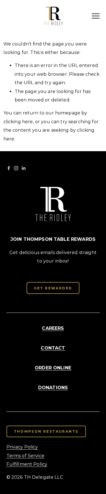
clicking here (18, 121)
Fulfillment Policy (27, 464)
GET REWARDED (53, 288)
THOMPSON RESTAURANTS (46, 431)
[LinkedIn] (23, 168)
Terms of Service (25, 455)
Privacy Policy (22, 447)
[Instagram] (16, 168)
